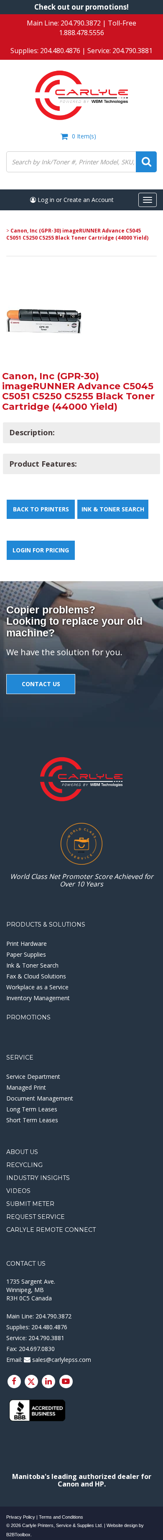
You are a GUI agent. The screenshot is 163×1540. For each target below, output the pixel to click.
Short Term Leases (32, 1120)
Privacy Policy (20, 1517)
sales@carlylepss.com (61, 1360)
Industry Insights (38, 1178)
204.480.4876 (60, 50)
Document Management (39, 1098)
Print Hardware (26, 943)
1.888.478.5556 (81, 32)
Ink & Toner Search (113, 509)
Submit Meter (30, 1204)
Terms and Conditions (61, 1517)
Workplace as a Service (37, 987)
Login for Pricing (41, 550)
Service (19, 1057)
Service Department (33, 1076)
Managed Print (26, 1087)
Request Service (35, 1217)
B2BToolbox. (19, 1534)
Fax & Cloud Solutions (36, 976)
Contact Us (26, 1263)
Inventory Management (38, 998)
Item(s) (84, 136)
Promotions (28, 1017)
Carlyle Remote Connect (51, 1230)
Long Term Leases (31, 1109)
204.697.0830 (37, 1349)
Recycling (24, 1165)
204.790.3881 (132, 50)
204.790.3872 (81, 23)
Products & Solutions (45, 924)
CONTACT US (41, 684)
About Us (22, 1152)
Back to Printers (41, 509)
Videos (18, 1191)
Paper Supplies (26, 954)
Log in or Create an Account (75, 200)
